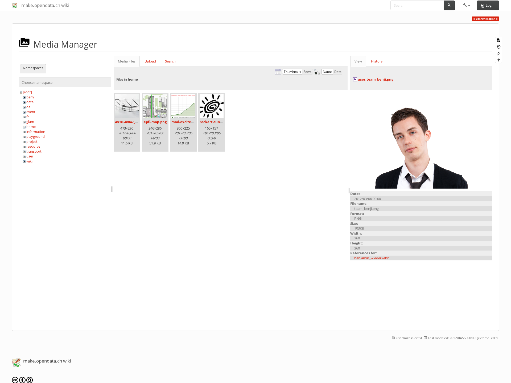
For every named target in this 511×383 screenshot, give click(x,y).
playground (35, 136)
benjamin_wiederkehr (371, 258)
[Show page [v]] (498, 40)
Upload (150, 61)
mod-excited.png (186, 121)
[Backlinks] (498, 53)
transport (34, 151)
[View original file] (421, 140)
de (28, 107)
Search (170, 61)
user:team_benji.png (375, 79)
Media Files (126, 61)
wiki (29, 161)
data (30, 101)
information (35, 131)
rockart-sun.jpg (213, 121)
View (358, 61)
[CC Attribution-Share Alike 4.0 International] (22, 380)
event (30, 111)
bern (30, 97)
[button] (467, 5)
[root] (27, 92)
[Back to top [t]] (498, 60)
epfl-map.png (155, 121)
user (29, 156)
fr (27, 116)
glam (30, 121)
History (377, 61)
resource (33, 146)
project (32, 141)
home (31, 126)
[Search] (449, 5)
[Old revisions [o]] (498, 47)
